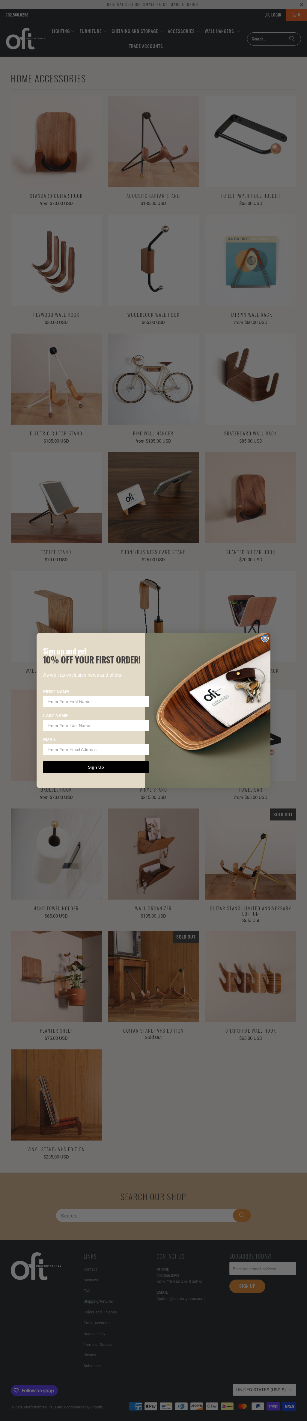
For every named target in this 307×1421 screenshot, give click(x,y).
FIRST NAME (56, 691)
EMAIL (49, 739)
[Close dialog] (265, 638)
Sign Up (96, 767)
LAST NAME (55, 715)
